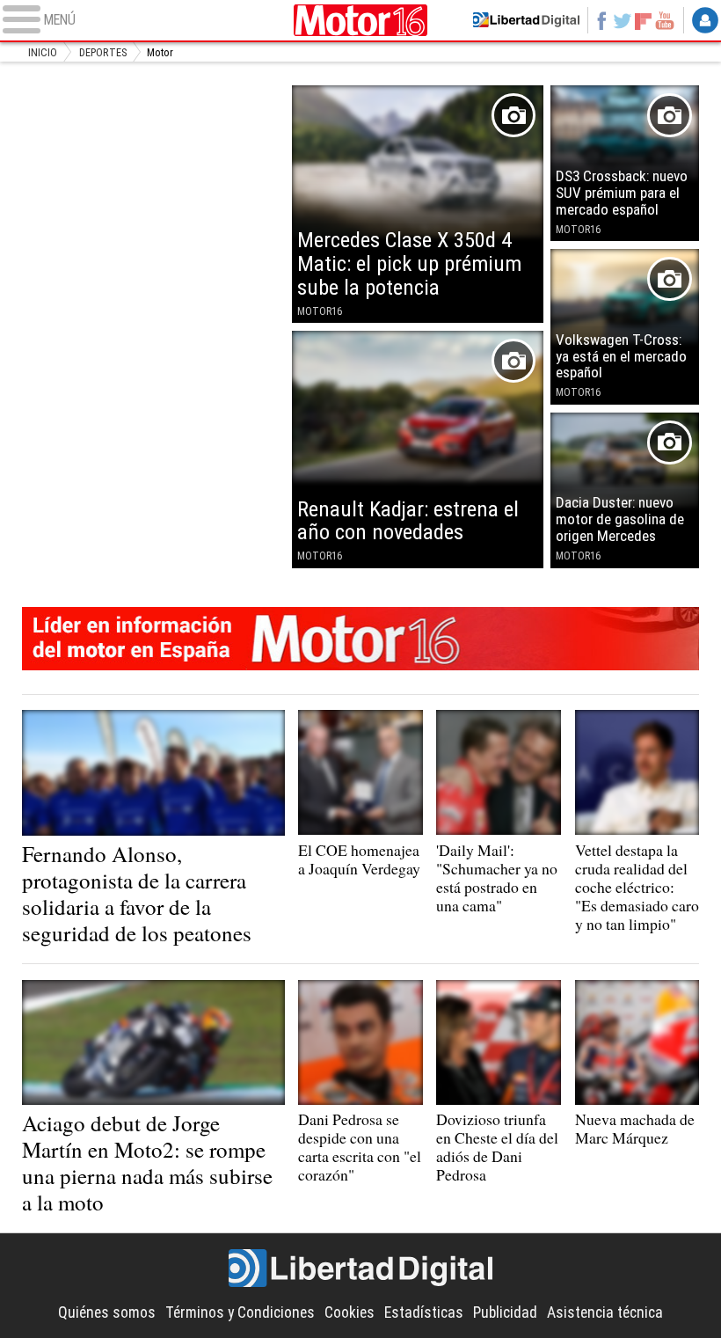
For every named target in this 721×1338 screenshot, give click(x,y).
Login (705, 20)
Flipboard (643, 20)
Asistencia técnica (605, 1312)
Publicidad (505, 1312)
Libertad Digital (361, 1268)
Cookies (349, 1312)
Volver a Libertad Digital (526, 20)
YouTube (664, 20)
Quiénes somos (107, 1312)
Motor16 (360, 19)
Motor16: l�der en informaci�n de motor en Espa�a (361, 638)
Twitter (622, 20)
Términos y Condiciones (240, 1312)
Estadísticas (423, 1312)
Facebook (601, 20)
